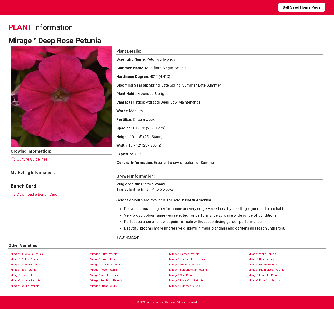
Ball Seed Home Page (302, 7)
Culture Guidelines (31, 159)
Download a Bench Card (36, 194)
